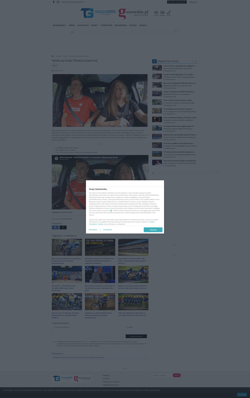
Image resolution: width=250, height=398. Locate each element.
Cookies (100, 224)
